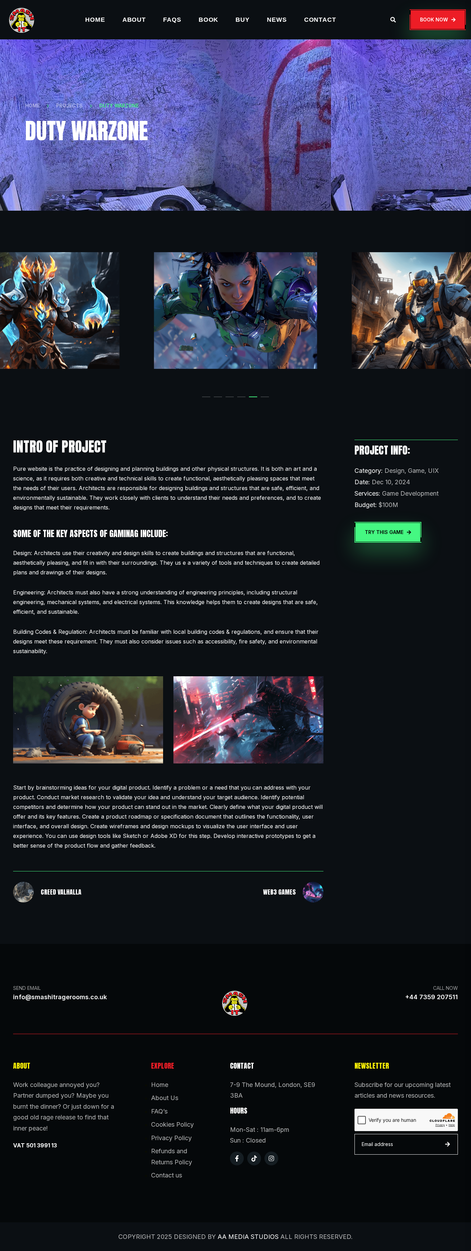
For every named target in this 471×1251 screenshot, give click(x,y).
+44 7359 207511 (431, 997)
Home (95, 19)
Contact (320, 19)
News (277, 19)
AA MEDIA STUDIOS (248, 1236)
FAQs (172, 19)
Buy (243, 19)
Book (209, 19)
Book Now (434, 19)
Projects (69, 105)
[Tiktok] (254, 1158)
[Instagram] (271, 1158)
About (134, 19)
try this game (384, 532)
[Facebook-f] (237, 1158)
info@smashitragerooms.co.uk (60, 997)
